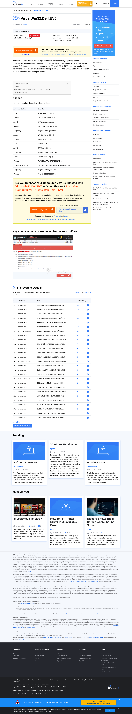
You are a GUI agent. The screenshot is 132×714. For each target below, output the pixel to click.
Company (71, 4)
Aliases (16, 86)
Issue (15, 523)
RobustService (97, 142)
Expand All (78, 292)
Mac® (66, 216)
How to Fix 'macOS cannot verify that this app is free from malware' (105, 203)
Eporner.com (97, 66)
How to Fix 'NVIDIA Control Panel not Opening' (104, 177)
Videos (37, 658)
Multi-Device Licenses (82, 3)
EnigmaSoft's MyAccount (102, 613)
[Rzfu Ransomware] (29, 451)
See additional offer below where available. (54, 54)
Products (40, 4)
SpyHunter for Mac (62, 655)
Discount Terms (94, 581)
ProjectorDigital (97, 138)
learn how (15, 583)
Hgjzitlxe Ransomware (100, 121)
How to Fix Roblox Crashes (101, 199)
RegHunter (60, 661)
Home (32, 4)
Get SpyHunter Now (102, 46)
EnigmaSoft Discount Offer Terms (108, 668)
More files (16, 422)
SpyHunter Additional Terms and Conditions (68, 679)
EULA (68, 54)
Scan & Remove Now (24, 50)
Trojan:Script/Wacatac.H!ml (101, 101)
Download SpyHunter (40, 210)
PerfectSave (97, 145)
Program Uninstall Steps (24, 679)
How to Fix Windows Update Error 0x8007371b (103, 208)
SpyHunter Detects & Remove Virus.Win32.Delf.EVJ (32, 89)
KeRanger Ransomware (100, 110)
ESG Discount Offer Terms (108, 671)
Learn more (48, 711)
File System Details (20, 92)
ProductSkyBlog (98, 149)
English (105, 3)
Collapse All (87, 292)
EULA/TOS (72, 581)
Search (96, 4)
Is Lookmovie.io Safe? (99, 173)
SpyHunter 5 (60, 653)
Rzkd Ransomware (99, 462)
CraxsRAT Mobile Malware (101, 77)
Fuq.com (96, 73)
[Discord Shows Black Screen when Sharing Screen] (103, 507)
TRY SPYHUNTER (98, 702)
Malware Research (50, 4)
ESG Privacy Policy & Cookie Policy (109, 663)
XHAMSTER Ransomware (101, 69)
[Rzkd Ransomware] (103, 451)
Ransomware (18, 467)
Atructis (95, 97)
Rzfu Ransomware (25, 462)
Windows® (57, 216)
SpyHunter (16, 653)
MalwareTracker (39, 655)
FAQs (29, 571)
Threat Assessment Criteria (96, 637)
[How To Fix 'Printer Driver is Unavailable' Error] (66, 507)
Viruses (28, 10)
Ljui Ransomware (98, 125)
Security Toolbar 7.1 (99, 93)
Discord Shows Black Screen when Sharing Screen (103, 168)
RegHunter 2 (16, 655)
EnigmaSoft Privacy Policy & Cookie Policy (109, 659)
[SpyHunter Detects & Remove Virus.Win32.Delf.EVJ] (43, 278)
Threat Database (18, 10)
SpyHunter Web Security (19, 658)
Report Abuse (83, 661)
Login (116, 3)
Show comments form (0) (22, 425)
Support (61, 4)
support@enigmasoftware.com (70, 613)
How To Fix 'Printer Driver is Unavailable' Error (105, 163)
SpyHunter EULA (106, 653)
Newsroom (82, 653)
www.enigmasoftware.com (27, 603)
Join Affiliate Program (85, 655)
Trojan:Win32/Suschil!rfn (100, 90)
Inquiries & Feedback (85, 658)
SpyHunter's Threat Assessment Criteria (43, 679)
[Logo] (18, 3)
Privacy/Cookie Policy (79, 54)
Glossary (37, 661)
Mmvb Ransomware (99, 114)
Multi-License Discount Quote (67, 210)
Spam (52, 449)
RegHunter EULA (106, 655)
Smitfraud (96, 86)
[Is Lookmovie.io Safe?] (29, 507)
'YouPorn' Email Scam (64, 444)
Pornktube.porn (97, 62)
